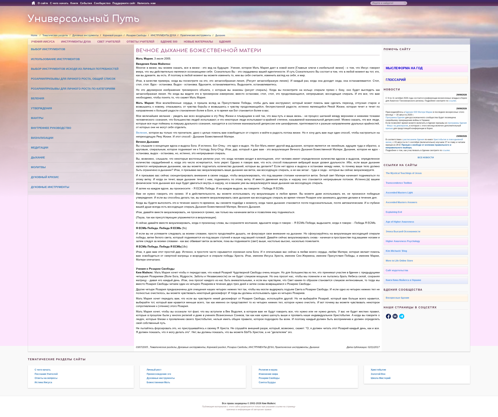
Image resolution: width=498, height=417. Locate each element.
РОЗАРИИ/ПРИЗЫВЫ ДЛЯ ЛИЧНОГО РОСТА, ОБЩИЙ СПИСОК (73, 78)
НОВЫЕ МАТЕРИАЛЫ (198, 41)
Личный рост (154, 369)
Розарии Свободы (136, 35)
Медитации (39, 147)
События (86, 3)
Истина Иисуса (43, 382)
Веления (37, 98)
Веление (141, 132)
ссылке (452, 101)
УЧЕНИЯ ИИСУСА (43, 41)
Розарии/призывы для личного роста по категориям (73, 88)
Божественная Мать (158, 382)
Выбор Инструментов (48, 49)
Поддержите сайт (123, 3)
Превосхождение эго (159, 374)
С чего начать (59, 3)
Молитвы (38, 167)
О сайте (43, 3)
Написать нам (146, 3)
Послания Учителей (46, 374)
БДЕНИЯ (225, 41)
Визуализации (42, 137)
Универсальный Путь (83, 19)
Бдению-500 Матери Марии (418, 112)
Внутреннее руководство (51, 127)
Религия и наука (268, 369)
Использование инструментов (55, 59)
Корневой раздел (112, 35)
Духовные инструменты (85, 35)
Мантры (37, 118)
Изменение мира (268, 374)
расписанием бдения (413, 139)
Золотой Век (378, 374)
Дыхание (220, 35)
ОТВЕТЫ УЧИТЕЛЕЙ (140, 41)
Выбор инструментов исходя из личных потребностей (74, 68)
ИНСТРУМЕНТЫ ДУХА (163, 35)
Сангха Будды (267, 382)
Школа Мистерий (380, 378)
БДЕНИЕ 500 (169, 41)
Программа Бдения (395, 117)
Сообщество (102, 3)
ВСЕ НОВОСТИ (426, 157)
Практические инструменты (195, 35)
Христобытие (378, 369)
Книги (74, 3)
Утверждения (41, 108)
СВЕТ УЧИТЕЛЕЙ (108, 41)
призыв (389, 128)
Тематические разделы (55, 35)
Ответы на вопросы (46, 378)
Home (34, 35)
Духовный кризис (45, 177)
